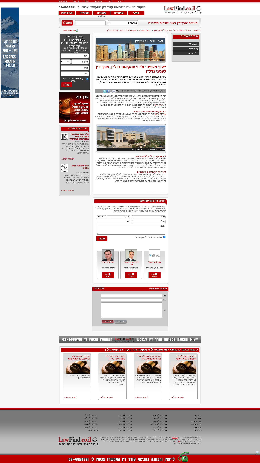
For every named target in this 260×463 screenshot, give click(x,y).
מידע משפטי (196, 421)
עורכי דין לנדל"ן (91, 418)
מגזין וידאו (67, 13)
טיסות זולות (93, 430)
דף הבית (121, 1)
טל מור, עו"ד (80, 173)
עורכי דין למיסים (125, 427)
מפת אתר (98, 1)
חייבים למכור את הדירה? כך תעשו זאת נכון (79, 358)
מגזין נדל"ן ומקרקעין (162, 30)
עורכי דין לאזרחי (125, 421)
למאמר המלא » (67, 159)
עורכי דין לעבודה (125, 415)
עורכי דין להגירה (91, 424)
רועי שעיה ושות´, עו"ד (131, 263)
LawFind (196, 30)
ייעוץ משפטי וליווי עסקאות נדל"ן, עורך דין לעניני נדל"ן (128, 30)
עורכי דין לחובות (160, 427)
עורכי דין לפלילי (91, 415)
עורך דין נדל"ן (160, 114)
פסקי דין (84, 13)
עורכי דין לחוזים (160, 418)
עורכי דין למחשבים (124, 424)
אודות (110, 1)
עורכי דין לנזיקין (126, 418)
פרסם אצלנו (63, 1)
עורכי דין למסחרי (91, 421)
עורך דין (177, 441)
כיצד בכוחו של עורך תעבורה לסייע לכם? (186, 357)
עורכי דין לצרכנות (160, 430)
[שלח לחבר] (111, 92)
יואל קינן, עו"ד (107, 262)
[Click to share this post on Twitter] (104, 92)
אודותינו (198, 418)
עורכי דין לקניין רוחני (158, 424)
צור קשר (76, 1)
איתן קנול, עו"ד (80, 141)
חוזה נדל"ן (193, 44)
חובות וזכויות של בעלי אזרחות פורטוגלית (149, 357)
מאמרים (118, 13)
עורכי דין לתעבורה (159, 421)
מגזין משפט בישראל (181, 30)
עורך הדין (159, 105)
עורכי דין (174, 438)
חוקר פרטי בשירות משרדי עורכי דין (115, 357)
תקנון (87, 1)
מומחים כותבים (101, 13)
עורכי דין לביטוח (91, 427)
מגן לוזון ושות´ (154, 262)
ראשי (136, 13)
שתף (117, 91)
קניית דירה (193, 48)
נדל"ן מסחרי (192, 53)
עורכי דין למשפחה (159, 415)
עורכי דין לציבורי (125, 430)
